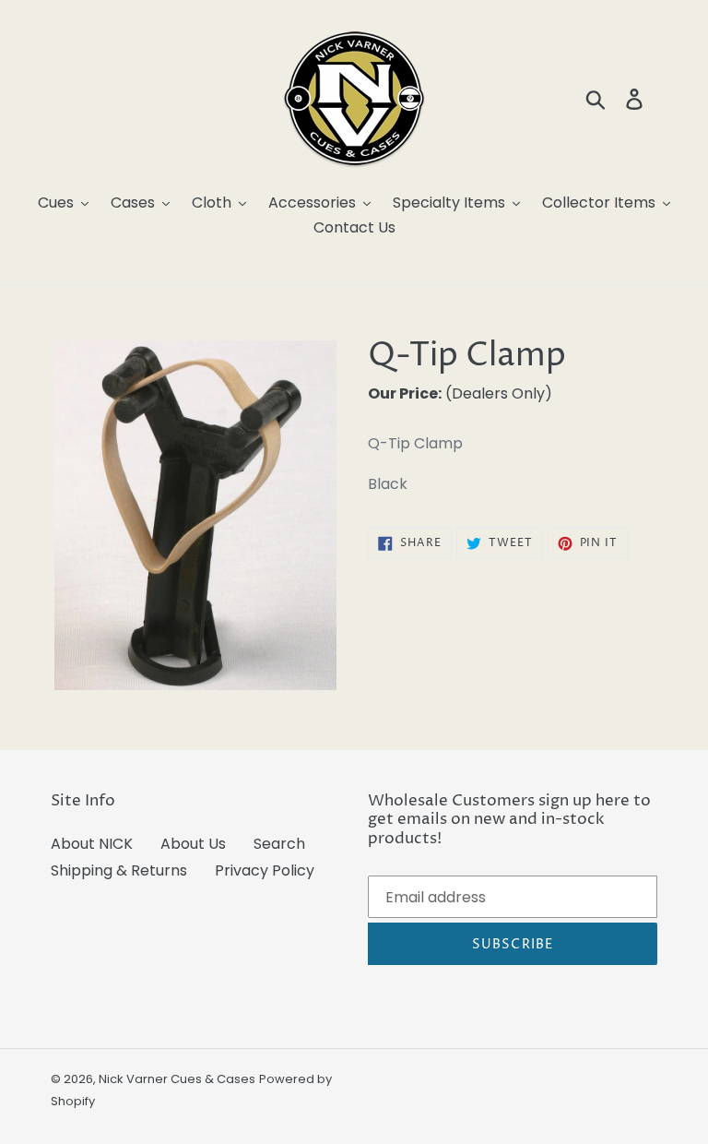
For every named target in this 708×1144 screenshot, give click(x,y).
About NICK (92, 843)
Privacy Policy (264, 870)
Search (279, 843)
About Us (193, 843)
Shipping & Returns (119, 870)
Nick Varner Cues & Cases (177, 1079)
